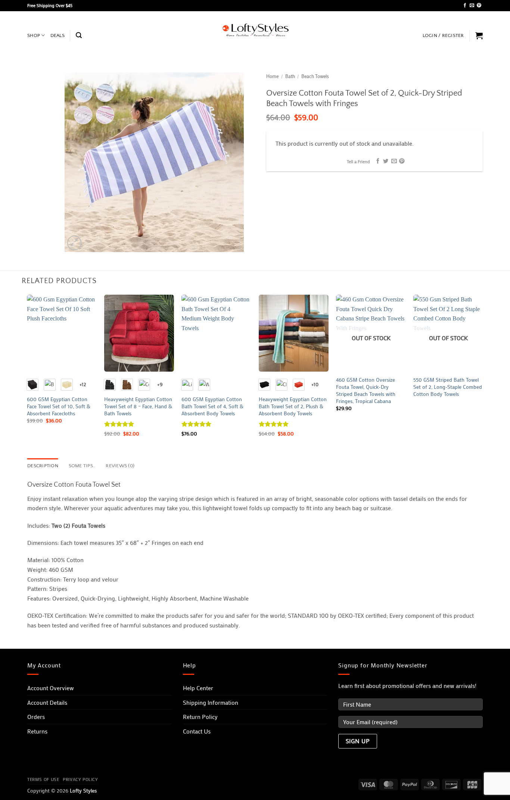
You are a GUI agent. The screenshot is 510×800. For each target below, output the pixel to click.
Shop (33, 35)
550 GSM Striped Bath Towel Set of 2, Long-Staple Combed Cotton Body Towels (447, 386)
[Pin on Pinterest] (401, 161)
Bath (290, 76)
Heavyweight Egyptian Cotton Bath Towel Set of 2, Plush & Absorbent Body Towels (293, 406)
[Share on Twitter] (385, 161)
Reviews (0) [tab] (120, 465)
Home (272, 76)
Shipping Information (210, 702)
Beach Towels (315, 76)
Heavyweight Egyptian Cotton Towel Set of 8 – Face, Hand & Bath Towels (138, 406)
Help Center (198, 688)
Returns (37, 731)
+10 (314, 384)
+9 (160, 384)
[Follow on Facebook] (465, 5)
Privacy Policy (80, 779)
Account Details (47, 702)
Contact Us (197, 731)
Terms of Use (43, 779)
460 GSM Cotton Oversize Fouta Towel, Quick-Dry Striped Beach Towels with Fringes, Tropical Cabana (365, 390)
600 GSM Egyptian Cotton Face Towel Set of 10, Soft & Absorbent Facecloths (58, 406)
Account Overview (50, 688)
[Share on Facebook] (377, 161)
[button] (79, 35)
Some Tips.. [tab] (82, 465)
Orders (36, 716)
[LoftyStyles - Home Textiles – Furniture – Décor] (255, 30)
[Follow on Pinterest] (479, 5)
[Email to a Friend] (394, 161)
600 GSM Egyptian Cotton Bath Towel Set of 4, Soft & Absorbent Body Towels (212, 406)
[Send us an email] (472, 5)
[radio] (32, 384)
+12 (83, 384)
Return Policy (200, 716)
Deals (57, 35)
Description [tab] (42, 465)
